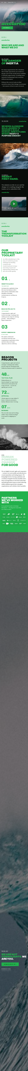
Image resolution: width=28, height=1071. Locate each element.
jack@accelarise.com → (10, 964)
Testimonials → (7, 27)
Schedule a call (6, 968)
